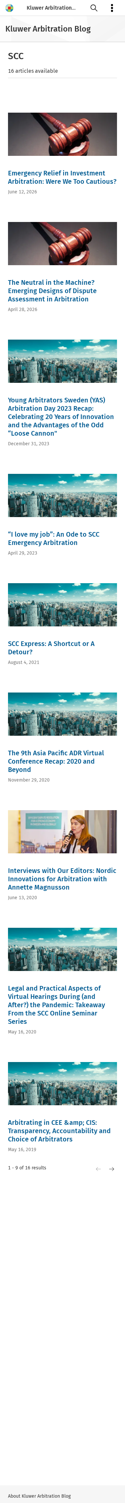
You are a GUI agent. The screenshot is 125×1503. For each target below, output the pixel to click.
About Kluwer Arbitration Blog (39, 1496)
